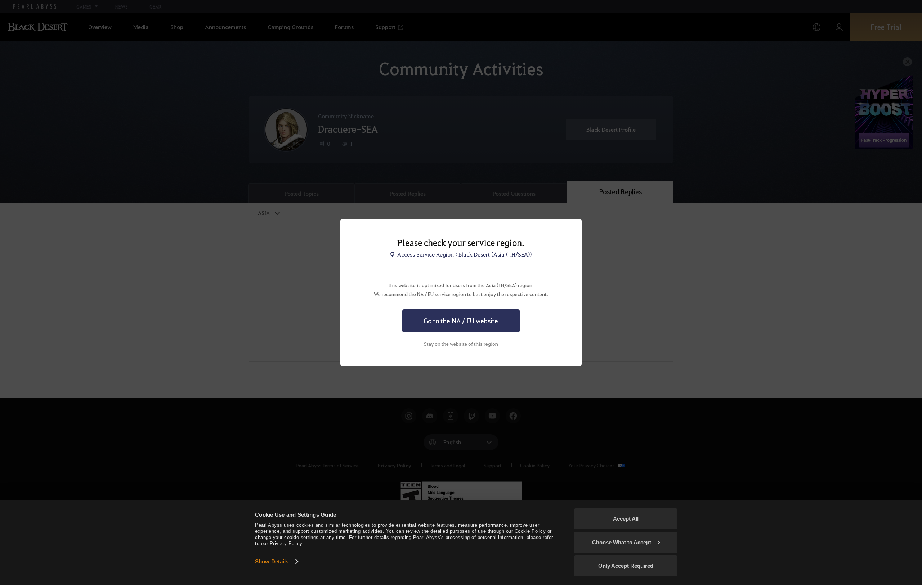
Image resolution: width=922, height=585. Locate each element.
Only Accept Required (625, 566)
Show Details (271, 561)
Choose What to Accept (621, 542)
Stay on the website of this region (461, 343)
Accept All (626, 519)
